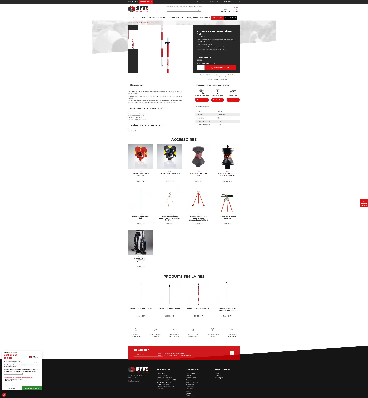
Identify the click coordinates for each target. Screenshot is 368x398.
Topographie (162, 18)
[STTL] (138, 9)
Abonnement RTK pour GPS (166, 380)
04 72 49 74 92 (228, 1)
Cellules (188, 375)
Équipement (190, 395)
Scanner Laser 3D (192, 382)
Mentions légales (163, 384)
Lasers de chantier (146, 18)
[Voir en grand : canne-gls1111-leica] (133, 34)
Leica (199, 29)
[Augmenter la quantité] (203, 67)
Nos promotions (146, 1)
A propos (218, 375)
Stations (189, 380)
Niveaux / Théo (191, 378)
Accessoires (190, 384)
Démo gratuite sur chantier (232, 335)
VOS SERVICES (218, 18)
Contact (217, 373)
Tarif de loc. (217, 100)
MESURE (207, 18)
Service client (174, 334)
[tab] (137, 86)
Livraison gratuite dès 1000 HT (155, 335)
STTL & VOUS (230, 18)
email (238, 1)
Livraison (160, 389)
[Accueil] (134, 16)
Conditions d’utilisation (164, 382)
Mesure (188, 393)
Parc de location (162, 375)
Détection (189, 389)
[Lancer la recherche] (199, 10)
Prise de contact (364, 204)
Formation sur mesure (164, 378)
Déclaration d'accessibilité (165, 386)
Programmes (233, 100)
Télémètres (189, 386)
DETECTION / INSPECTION (192, 18)
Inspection (189, 391)
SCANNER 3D (175, 18)
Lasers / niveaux (191, 373)
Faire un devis (202, 100)
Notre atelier (161, 373)
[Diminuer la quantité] (203, 68)
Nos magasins (133, 1)
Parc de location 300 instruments (193, 335)
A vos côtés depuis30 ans (213, 335)
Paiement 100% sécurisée (136, 335)
